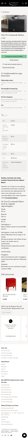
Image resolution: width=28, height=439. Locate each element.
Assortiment (5, 361)
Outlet (2, 376)
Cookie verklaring (14, 431)
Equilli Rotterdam (5, 387)
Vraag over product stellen (14, 56)
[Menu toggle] (2, 3)
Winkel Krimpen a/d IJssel (9, 405)
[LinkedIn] (5, 435)
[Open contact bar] (24, 435)
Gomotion (9, 432)
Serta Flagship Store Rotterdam (9, 397)
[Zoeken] (5, 3)
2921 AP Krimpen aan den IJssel (9, 410)
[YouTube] (11, 435)
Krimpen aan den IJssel (8, 67)
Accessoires (4, 374)
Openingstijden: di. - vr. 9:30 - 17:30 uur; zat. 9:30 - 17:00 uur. (12, 413)
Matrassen (3, 366)
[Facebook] (2, 435)
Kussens (3, 369)
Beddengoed (4, 371)
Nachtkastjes (6, 12)
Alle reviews (7, 312)
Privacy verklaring (5, 431)
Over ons (4, 348)
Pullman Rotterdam (6, 394)
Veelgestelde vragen (6, 355)
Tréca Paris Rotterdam (7, 401)
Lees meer (4, 52)
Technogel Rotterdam (6, 399)
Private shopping (14, 60)
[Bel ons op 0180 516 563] (23, 3)
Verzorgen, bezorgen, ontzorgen (9, 358)
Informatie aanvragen (6, 353)
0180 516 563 (4, 417)
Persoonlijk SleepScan (7, 424)
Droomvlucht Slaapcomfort (14, 3)
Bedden (3, 364)
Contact (3, 419)
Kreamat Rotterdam (6, 389)
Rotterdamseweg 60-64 (7, 408)
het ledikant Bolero (11, 198)
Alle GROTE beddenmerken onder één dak (12, 381)
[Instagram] (8, 435)
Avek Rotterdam (5, 385)
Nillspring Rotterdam (6, 392)
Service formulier (5, 350)
